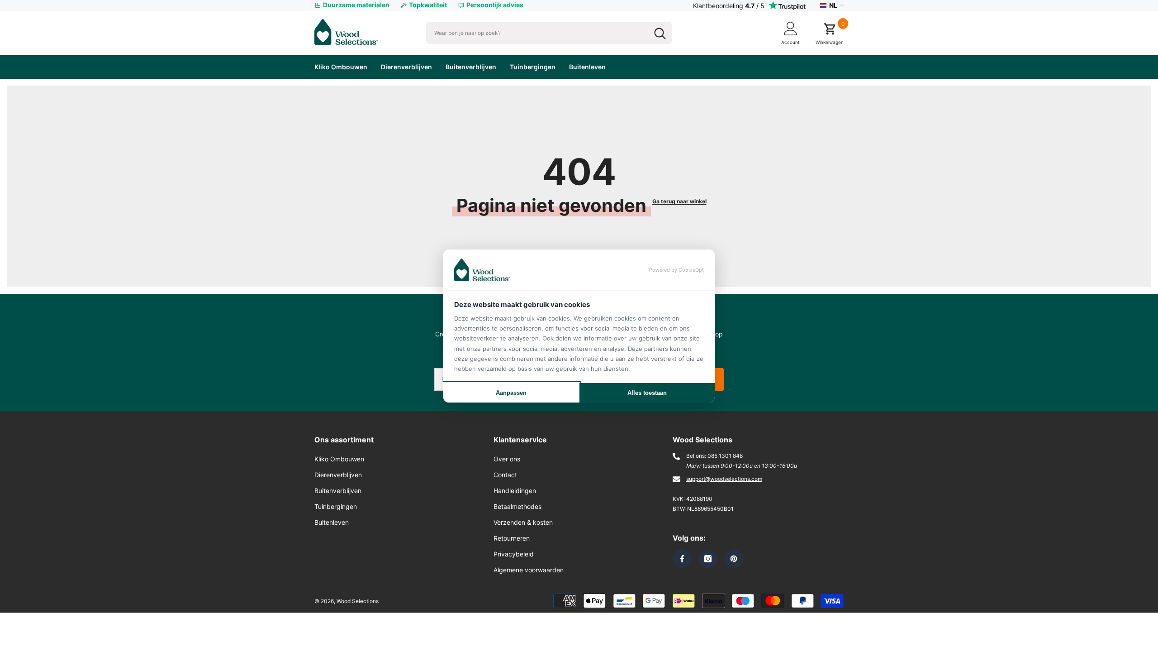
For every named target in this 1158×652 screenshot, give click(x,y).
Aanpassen (511, 392)
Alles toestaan (647, 392)
